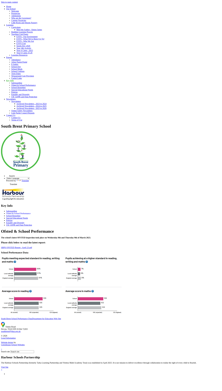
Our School (11, 9)
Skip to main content (9, 2)
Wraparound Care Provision (22, 76)
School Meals (16, 69)
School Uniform (17, 71)
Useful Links (16, 78)
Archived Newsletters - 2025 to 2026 (31, 108)
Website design (7, 342)
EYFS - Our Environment (27, 36)
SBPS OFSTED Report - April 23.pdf (16, 247)
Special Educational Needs (22, 90)
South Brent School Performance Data (16, 319)
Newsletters (11, 99)
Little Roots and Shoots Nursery (24, 23)
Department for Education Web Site (46, 319)
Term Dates (16, 74)
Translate (25, 181)
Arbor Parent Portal (19, 62)
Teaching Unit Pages (19, 34)
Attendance (16, 60)
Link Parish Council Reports (22, 113)
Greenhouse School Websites (13, 345)
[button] (7, 175)
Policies (14, 92)
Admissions (16, 16)
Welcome (15, 11)
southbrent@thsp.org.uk (11, 331)
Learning (9, 25)
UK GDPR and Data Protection (24, 97)
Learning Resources (19, 55)
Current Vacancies (18, 20)
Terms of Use (16, 120)
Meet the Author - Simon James (29, 30)
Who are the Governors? (21, 18)
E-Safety (14, 64)
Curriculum (16, 27)
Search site (5, 351)
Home (8, 6)
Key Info (10, 80)
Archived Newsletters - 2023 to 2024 (31, 104)
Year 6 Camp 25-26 (24, 53)
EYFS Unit (21, 43)
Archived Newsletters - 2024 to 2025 (31, 106)
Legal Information (8, 338)
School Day (16, 67)
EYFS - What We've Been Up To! (30, 39)
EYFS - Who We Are (25, 41)
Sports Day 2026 (23, 46)
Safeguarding (16, 83)
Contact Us (10, 115)
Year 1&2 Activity (23, 48)
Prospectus (15, 13)
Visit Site (4, 367)
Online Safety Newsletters (22, 111)
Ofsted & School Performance (23, 85)
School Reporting (18, 87)
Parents (9, 57)
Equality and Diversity (20, 94)
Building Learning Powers (22, 32)
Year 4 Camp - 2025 (24, 50)
